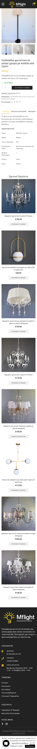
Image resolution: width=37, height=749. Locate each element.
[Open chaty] (6, 743)
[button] (4, 26)
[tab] (5, 111)
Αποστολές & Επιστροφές (11, 713)
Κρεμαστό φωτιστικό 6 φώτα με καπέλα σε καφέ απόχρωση (18, 535)
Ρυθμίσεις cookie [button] (16, 746)
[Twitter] (12, 102)
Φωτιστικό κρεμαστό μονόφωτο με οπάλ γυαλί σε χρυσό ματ (18, 269)
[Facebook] (14, 102)
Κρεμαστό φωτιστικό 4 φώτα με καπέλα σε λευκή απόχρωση (19, 588)
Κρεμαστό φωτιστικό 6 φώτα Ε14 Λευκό (19, 375)
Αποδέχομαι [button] (30, 746)
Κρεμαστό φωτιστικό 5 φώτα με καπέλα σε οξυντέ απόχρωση (19, 427)
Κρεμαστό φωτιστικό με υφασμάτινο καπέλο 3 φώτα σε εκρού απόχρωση (18, 322)
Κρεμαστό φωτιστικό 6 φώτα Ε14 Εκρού (18, 216)
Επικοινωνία (6, 686)
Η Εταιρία (5, 683)
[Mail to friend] (19, 102)
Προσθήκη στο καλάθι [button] (18, 224)
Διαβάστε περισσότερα (18, 436)
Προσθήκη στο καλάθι (23, 87)
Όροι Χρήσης (6, 689)
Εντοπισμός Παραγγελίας (10, 696)
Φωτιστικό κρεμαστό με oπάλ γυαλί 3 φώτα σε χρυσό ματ (18, 481)
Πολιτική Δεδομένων (9, 693)
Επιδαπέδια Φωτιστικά (18, 97)
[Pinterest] (17, 102)
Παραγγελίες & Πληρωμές (11, 710)
